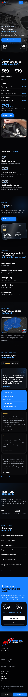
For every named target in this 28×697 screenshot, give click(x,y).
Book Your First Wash (9, 219)
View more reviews (6, 477)
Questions (4, 678)
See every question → (7, 571)
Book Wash (20, 694)
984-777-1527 (6, 650)
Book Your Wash (11, 40)
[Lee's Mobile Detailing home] (14, 641)
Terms (3, 681)
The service (4, 674)
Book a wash (5, 671)
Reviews (3, 676)
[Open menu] (25, 2)
